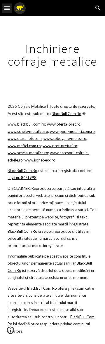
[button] (7, 8)
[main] (52, 55)
